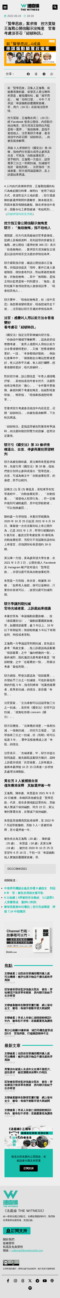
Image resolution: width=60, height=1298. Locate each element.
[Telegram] (37, 1280)
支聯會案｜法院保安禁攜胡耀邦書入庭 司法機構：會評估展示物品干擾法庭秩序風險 (28, 976)
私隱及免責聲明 (13, 1246)
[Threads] (22, 1280)
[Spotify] (30, 1288)
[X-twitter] (30, 1280)
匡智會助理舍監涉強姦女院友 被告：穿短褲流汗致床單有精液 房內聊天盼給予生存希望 (28, 992)
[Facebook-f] (8, 1280)
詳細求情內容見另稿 (19, 214)
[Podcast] (52, 1280)
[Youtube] (44, 1280)
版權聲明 (8, 1243)
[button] (5, 7)
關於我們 (8, 1239)
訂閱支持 (29, 1168)
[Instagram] (15, 1280)
